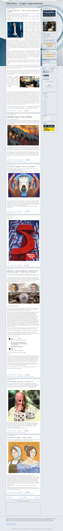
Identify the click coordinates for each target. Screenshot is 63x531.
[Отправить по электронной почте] (24, 110)
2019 (45, 102)
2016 (45, 106)
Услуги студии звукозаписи (10, 523)
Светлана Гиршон (30, 493)
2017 (45, 105)
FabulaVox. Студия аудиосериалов (24, 4)
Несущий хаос (17, 432)
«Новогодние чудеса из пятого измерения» (20, 148)
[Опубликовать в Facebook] (27, 110)
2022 (45, 95)
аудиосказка (18, 161)
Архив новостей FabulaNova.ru (11, 524)
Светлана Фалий (23, 161)
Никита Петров (31, 376)
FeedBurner (51, 86)
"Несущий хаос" (16, 384)
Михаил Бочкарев (18, 376)
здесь (19, 485)
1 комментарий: (20, 110)
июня (46, 96)
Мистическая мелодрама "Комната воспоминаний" (21, 166)
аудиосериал (12, 212)
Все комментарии (46, 119)
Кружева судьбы (23, 493)
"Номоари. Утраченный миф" (32, 15)
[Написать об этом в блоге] (25, 110)
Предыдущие (37, 497)
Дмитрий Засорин (18, 493)
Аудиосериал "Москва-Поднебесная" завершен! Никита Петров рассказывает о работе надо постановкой (22, 271)
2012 (45, 112)
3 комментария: (19, 265)
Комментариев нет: (20, 211)
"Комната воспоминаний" (14, 206)
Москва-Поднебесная (24, 376)
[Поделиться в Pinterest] (28, 110)
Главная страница (23, 497)
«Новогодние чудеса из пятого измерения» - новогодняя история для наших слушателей (20, 117)
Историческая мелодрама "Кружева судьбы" (19, 437)
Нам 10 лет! (46, 97)
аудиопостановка (13, 161)
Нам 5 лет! (10, 218)
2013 (45, 110)
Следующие (9, 497)
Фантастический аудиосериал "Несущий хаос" (20, 381)
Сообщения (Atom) (26, 501)
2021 (45, 99)
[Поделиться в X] (26, 110)
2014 (45, 109)
